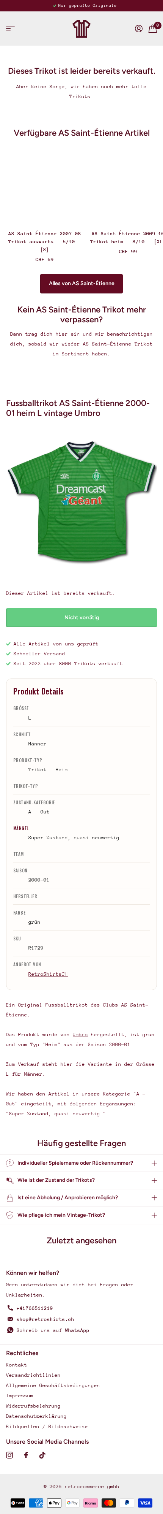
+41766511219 (35, 1308)
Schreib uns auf (53, 1330)
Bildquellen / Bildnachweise (47, 1426)
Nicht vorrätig (81, 617)
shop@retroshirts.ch (45, 1319)
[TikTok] (42, 1455)
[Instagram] (9, 1455)
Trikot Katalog (10, 28)
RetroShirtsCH (48, 974)
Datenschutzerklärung (36, 1416)
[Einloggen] (139, 28)
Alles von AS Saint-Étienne (81, 283)
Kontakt (16, 1365)
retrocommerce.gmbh (92, 1486)
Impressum (19, 1395)
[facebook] (26, 1455)
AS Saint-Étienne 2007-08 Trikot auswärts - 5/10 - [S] (44, 242)
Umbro (80, 1034)
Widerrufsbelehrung (33, 1406)
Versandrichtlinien (33, 1375)
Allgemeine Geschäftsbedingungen (53, 1385)
